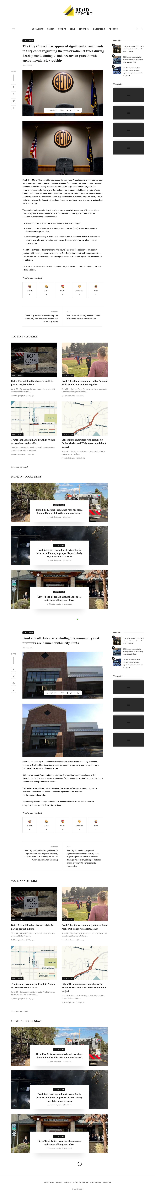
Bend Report (78, 1189)
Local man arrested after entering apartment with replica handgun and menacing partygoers (133, 71)
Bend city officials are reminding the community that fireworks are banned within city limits (41, 318)
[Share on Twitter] (13, 94)
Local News (37, 29)
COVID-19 (62, 29)
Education (84, 29)
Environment (99, 29)
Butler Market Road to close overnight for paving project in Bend (32, 382)
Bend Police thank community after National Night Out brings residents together (85, 382)
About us (113, 29)
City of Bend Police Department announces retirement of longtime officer (59, 598)
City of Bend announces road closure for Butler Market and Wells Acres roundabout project (84, 443)
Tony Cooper (53, 110)
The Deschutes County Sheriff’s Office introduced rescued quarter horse (83, 317)
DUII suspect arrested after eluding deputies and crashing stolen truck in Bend (133, 59)
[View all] (128, 95)
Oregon (50, 29)
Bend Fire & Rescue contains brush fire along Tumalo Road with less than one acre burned (59, 511)
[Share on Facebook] (13, 87)
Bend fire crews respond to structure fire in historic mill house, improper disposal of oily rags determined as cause (59, 553)
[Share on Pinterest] (13, 101)
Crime (72, 29)
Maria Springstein (19, 396)
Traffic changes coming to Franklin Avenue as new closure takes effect (33, 441)
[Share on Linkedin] (13, 108)
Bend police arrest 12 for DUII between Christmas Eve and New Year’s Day (133, 48)
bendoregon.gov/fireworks (33, 795)
